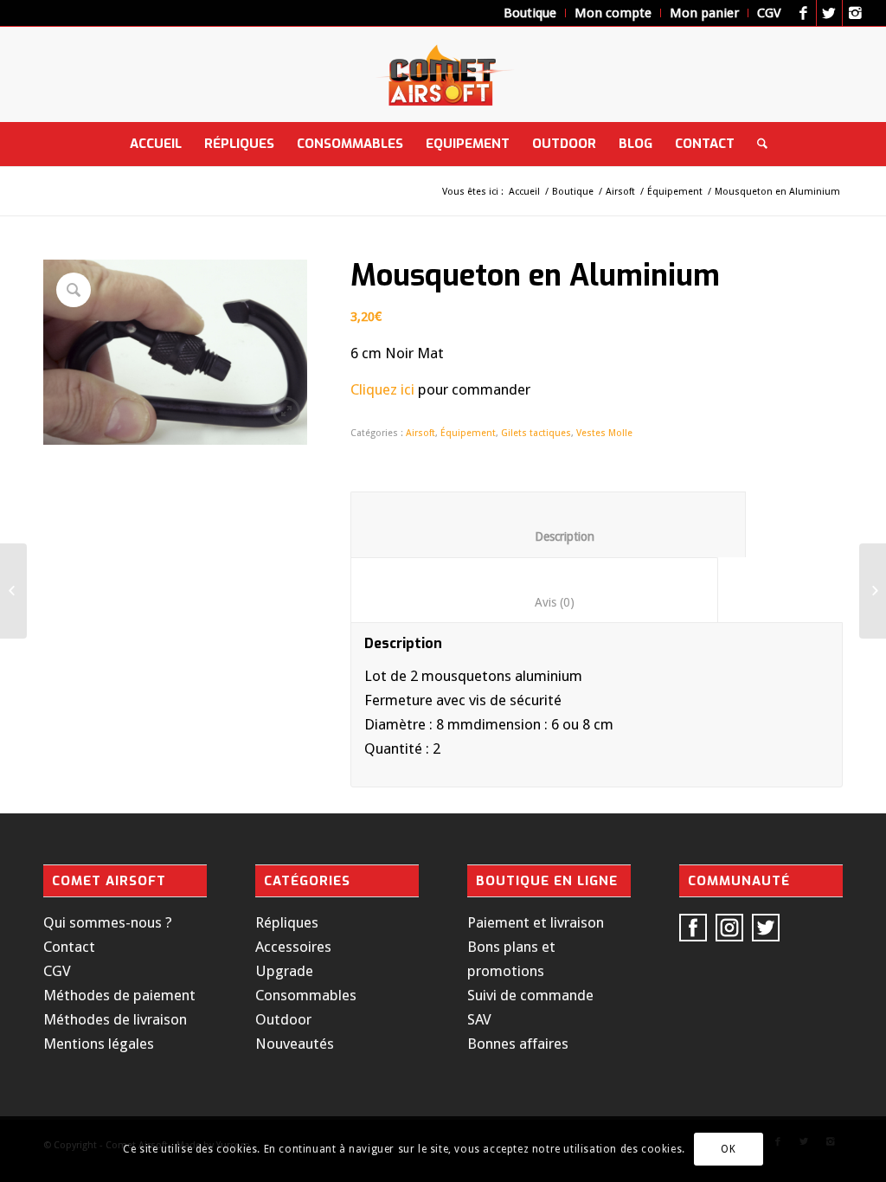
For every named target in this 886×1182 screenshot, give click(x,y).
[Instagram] (856, 13)
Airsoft (620, 191)
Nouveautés (294, 1043)
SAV (479, 1019)
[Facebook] (803, 13)
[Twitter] (829, 13)
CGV (57, 971)
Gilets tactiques (536, 433)
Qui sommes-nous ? (107, 922)
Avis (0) (535, 602)
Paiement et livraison (535, 922)
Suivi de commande (530, 995)
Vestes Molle (604, 433)
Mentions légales (98, 1043)
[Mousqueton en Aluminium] (872, 591)
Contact (69, 946)
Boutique (573, 191)
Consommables (305, 995)
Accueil (524, 191)
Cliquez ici (382, 389)
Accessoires (293, 946)
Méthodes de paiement (119, 995)
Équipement (675, 191)
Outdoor (283, 1019)
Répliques (286, 922)
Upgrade (284, 971)
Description (549, 536)
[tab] (548, 524)
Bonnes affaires (517, 1043)
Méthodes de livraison (115, 1019)
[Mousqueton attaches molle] (13, 591)
